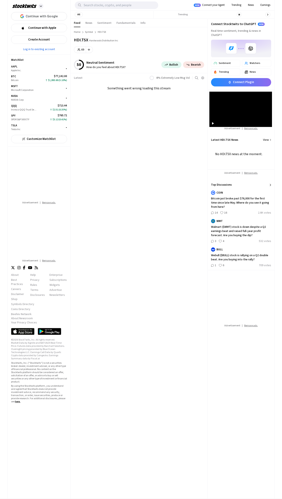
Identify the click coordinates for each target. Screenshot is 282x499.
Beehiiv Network (21, 314)
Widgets (54, 285)
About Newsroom (22, 318)
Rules (33, 285)
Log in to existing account (39, 49)
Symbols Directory (22, 304)
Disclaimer (17, 294)
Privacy (34, 280)
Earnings (265, 5)
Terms (34, 290)
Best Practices (17, 282)
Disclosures (37, 295)
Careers (16, 289)
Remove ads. (49, 202)
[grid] (39, 98)
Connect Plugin (243, 82)
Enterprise (56, 275)
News (251, 5)
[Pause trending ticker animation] (239, 14)
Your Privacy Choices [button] (24, 322)
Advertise (55, 290)
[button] (40, 6)
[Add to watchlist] (89, 49)
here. (17, 401)
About (15, 275)
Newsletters (57, 295)
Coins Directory (20, 309)
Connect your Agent (210, 5)
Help (33, 275)
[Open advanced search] (196, 78)
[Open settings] (202, 78)
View (266, 140)
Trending (236, 5)
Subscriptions (58, 280)
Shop (14, 299)
